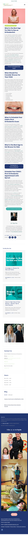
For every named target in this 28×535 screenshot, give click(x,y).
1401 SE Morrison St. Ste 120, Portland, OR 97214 (11, 520)
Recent (6, 395)
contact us (15, 193)
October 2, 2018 (9, 235)
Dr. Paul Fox (18, 235)
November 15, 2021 (9, 277)
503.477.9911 (7, 522)
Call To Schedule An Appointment (14, 208)
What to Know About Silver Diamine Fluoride (12, 405)
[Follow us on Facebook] (2, 530)
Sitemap (3, 526)
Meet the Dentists (14, 343)
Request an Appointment (9, 363)
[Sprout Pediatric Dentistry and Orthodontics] (8, 3)
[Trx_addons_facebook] (12, 237)
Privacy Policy (13, 526)
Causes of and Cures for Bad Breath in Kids (14, 399)
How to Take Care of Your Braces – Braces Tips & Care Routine (12, 303)
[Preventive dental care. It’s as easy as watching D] (14, 498)
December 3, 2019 (9, 313)
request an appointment (16, 195)
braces (13, 36)
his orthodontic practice (17, 231)
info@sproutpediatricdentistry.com (11, 524)
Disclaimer (7, 526)
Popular (10, 395)
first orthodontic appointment (13, 184)
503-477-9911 (14, 1)
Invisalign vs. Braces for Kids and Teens (12, 268)
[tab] (6, 395)
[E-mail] (15, 237)
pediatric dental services (10, 199)
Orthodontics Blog (11, 25)
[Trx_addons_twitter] (10, 237)
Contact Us (6, 368)
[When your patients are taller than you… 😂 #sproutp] (14, 472)
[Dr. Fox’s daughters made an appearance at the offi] (14, 446)
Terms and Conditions (21, 526)
